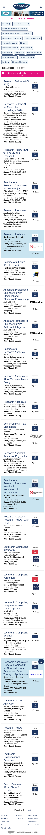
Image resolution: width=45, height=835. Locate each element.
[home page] (21, 10)
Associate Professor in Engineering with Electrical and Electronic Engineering (16, 294)
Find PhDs (4, 818)
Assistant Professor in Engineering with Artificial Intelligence (15, 324)
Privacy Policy (33, 818)
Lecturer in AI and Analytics (13, 702)
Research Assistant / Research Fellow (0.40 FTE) (15, 519)
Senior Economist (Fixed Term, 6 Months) (13, 787)
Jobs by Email (5, 825)
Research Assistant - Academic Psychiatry (15, 455)
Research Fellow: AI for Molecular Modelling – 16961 (14, 107)
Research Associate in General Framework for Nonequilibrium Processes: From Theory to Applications (15, 668)
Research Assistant (14, 234)
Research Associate (14, 210)
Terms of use (32, 815)
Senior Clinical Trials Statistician (14, 425)
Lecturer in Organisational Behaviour (11, 757)
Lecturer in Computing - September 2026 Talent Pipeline (15, 605)
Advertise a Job (6, 828)
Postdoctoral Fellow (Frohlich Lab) (14, 264)
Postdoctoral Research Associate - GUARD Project (15, 185)
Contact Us (20, 818)
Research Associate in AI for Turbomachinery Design (15, 379)
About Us (19, 815)
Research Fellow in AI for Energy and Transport (15, 153)
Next (29, 810)
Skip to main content (9, 2)
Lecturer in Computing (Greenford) (15, 576)
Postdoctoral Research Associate (14, 350)
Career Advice (5, 822)
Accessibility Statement (36, 825)
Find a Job (4, 815)
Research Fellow (12, 727)
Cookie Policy (32, 822)
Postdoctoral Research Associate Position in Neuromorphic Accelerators (14, 486)
